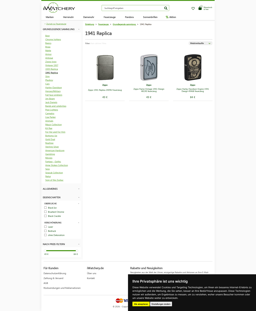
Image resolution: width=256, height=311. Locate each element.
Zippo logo (50, 61)
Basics (48, 43)
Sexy (47, 168)
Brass (47, 46)
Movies (48, 157)
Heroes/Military (53, 91)
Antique (49, 57)
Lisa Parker (50, 117)
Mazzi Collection (53, 124)
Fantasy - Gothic (53, 161)
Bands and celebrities (55, 106)
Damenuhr (88, 17)
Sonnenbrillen (150, 17)
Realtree (49, 143)
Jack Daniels (51, 102)
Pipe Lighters (51, 109)
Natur (48, 176)
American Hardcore (54, 150)
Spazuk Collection (54, 172)
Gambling (50, 154)
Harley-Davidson (53, 87)
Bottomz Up (51, 135)
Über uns (91, 273)
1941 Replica (51, 72)
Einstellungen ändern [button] (161, 304)
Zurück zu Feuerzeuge (56, 23)
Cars (47, 83)
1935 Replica (51, 68)
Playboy (49, 80)
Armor (48, 54)
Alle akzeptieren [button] (141, 304)
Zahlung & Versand (53, 278)
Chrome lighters (53, 39)
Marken (50, 17)
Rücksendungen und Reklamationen (62, 287)
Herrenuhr (68, 17)
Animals (49, 120)
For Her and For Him (55, 131)
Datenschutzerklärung (55, 273)
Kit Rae (48, 128)
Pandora (129, 17)
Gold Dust (50, 139)
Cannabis (49, 113)
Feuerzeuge (110, 17)
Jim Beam (50, 98)
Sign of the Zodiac (54, 180)
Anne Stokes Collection (56, 165)
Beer (47, 35)
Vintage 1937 (51, 65)
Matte (48, 50)
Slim (47, 76)
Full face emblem (53, 94)
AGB (46, 283)
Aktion (171, 17)
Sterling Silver (52, 146)
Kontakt (91, 278)
